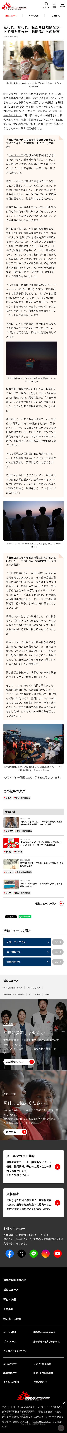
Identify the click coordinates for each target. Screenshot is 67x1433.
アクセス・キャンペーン (15, 1350)
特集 (47, 994)
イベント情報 (10, 1332)
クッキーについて (41, 1421)
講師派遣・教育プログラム (47, 1341)
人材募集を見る (14, 1061)
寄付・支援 (33, 15)
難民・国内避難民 (22, 797)
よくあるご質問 (11, 1381)
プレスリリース (33, 987)
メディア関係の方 (42, 1363)
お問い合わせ (40, 1381)
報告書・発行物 (12, 1318)
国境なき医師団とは (14, 1280)
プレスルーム (10, 1341)
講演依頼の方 (10, 1372)
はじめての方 (10, 1363)
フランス (9, 872)
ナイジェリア (16, 155)
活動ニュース (10, 980)
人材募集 (56, 15)
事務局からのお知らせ (44, 1332)
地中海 (8, 851)
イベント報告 (34, 994)
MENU (61, 4)
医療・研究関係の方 (43, 1372)
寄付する (11, 1132)
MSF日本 (19, 851)
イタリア (9, 831)
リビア (22, 93)
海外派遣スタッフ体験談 (13, 994)
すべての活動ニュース (12, 987)
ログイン (46, 7)
